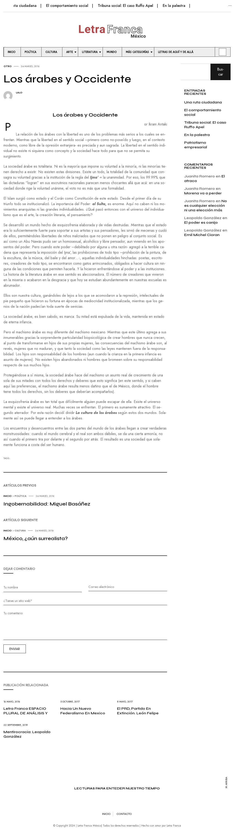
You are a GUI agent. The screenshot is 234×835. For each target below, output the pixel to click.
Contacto (124, 814)
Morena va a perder (203, 193)
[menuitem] (12, 52)
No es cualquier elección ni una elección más (205, 205)
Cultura (20, 530)
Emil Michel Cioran (202, 235)
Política (21, 496)
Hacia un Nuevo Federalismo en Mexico (82, 710)
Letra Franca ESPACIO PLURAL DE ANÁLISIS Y (25, 710)
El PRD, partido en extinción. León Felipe (138, 710)
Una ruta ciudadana (20, 5)
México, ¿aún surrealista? (35, 538)
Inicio (7, 496)
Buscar (220, 72)
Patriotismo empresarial (195, 144)
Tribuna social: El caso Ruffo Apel (125, 5)
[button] (6, 3)
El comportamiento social (67, 5)
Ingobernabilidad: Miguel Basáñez (46, 504)
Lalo (19, 92)
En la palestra (174, 5)
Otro (8, 66)
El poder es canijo (201, 222)
